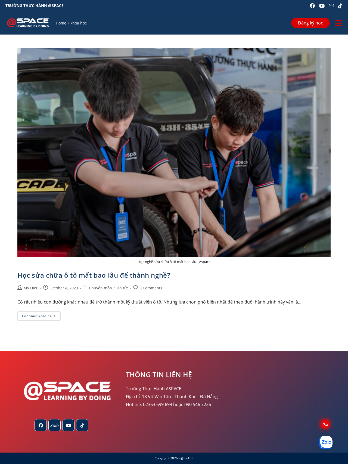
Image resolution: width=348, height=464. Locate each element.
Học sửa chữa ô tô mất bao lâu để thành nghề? (93, 275)
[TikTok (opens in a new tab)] (339, 5)
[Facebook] (41, 425)
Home (61, 23)
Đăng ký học (310, 23)
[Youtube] (68, 425)
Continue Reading (41, 317)
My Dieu (31, 287)
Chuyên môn (100, 287)
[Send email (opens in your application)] (331, 5)
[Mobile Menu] (339, 23)
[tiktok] (82, 425)
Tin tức (122, 287)
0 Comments (150, 287)
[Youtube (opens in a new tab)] (322, 5)
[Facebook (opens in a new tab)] (312, 5)
